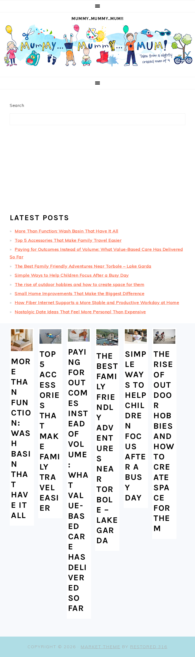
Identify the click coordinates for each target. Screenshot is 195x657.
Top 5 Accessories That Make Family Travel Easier (68, 240)
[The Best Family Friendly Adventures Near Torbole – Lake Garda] (107, 337)
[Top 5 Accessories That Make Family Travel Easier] (50, 336)
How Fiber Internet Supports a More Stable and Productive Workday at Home (97, 302)
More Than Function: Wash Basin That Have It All (66, 231)
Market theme (100, 646)
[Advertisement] (97, 171)
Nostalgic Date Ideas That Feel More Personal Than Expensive (80, 311)
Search (17, 105)
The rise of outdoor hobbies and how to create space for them (79, 284)
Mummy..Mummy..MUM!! (97, 18)
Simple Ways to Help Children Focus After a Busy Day (72, 275)
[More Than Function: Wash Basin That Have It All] (22, 340)
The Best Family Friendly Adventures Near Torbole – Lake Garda (83, 266)
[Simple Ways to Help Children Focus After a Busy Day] (136, 336)
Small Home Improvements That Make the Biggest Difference (79, 293)
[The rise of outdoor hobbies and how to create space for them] (164, 336)
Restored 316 (148, 646)
